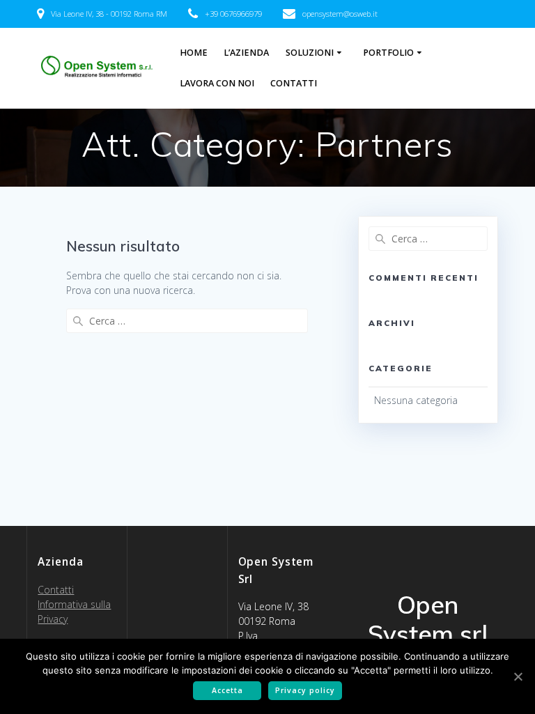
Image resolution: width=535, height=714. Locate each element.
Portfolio (388, 53)
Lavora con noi (217, 83)
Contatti (293, 83)
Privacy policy (305, 690)
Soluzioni (310, 53)
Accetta (227, 690)
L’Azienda (246, 53)
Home (194, 53)
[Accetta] (518, 676)
